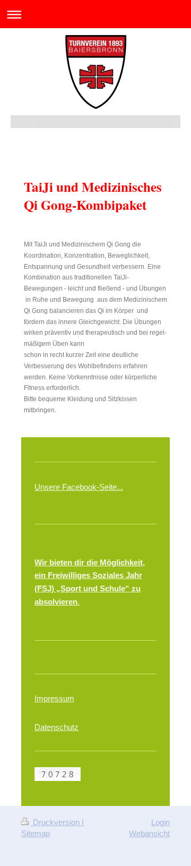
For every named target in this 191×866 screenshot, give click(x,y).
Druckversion (56, 822)
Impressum (54, 698)
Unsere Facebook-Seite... (78, 486)
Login (160, 822)
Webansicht (149, 833)
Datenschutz (56, 727)
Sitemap (35, 833)
